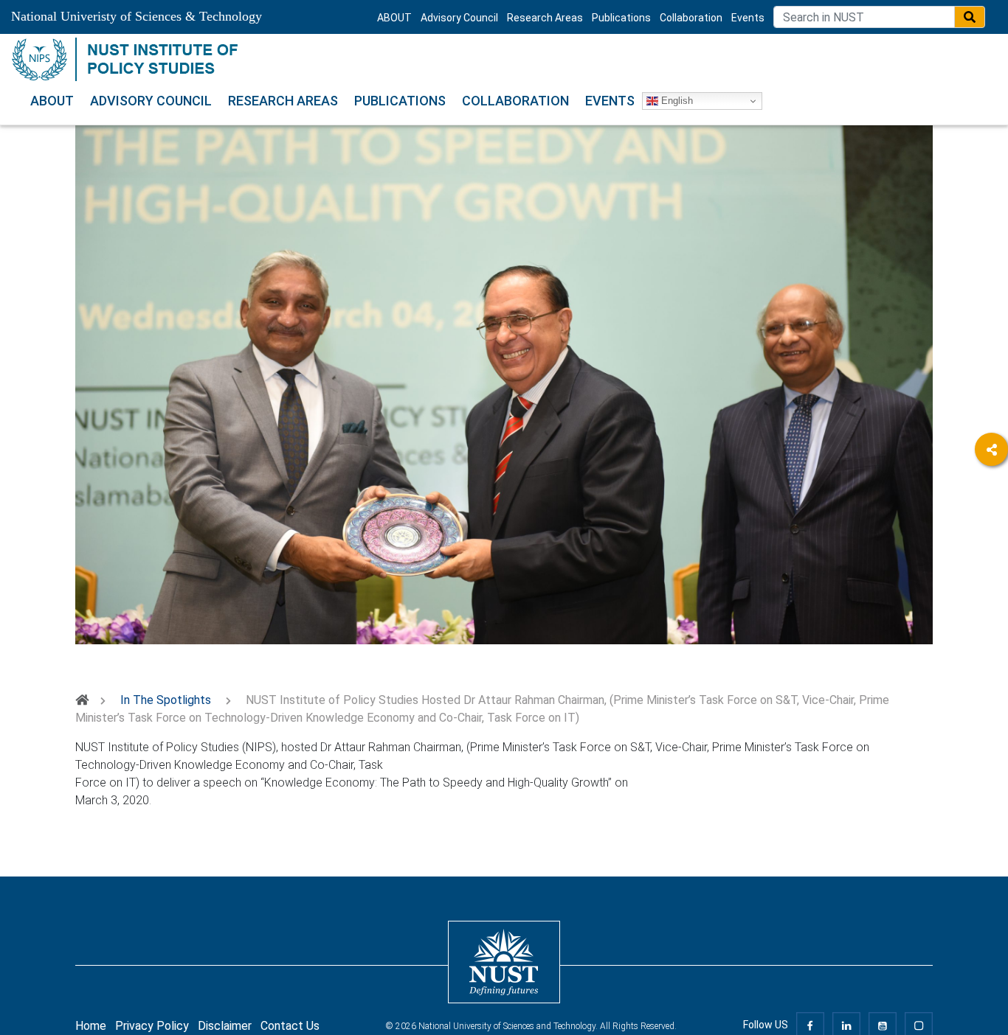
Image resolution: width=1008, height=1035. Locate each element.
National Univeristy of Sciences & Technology (136, 16)
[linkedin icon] (846, 1025)
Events (747, 18)
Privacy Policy (152, 1026)
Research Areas (545, 18)
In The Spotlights (165, 700)
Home (90, 1026)
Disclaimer (225, 1026)
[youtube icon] (883, 1025)
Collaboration (691, 18)
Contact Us (290, 1026)
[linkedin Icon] (991, 530)
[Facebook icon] (810, 1025)
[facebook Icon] (991, 489)
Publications (621, 18)
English (675, 100)
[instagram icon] (919, 1025)
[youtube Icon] (991, 571)
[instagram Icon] (991, 611)
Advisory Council (459, 18)
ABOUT (394, 18)
